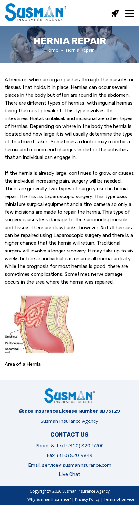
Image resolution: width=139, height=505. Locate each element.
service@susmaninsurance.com (76, 465)
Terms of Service (119, 499)
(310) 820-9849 (74, 455)
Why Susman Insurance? (49, 499)
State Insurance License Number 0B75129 (69, 411)
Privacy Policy (87, 499)
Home (51, 50)
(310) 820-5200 (86, 445)
